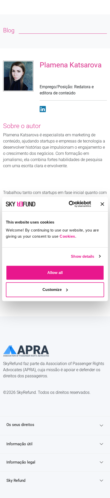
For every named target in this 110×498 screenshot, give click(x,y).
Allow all (55, 272)
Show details (82, 256)
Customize (52, 289)
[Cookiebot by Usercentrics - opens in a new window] (69, 204)
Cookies (67, 236)
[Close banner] (102, 204)
